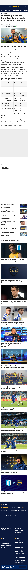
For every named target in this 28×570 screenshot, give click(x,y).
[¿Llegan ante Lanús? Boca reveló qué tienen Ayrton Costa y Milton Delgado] (14, 313)
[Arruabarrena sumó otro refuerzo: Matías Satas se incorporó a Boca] (23, 234)
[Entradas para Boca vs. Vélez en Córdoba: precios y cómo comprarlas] (23, 211)
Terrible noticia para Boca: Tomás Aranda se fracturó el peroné (8, 223)
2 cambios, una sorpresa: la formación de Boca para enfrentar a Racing (14, 471)
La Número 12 (6, 23)
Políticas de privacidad (7, 567)
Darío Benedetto (6, 67)
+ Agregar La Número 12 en (9, 26)
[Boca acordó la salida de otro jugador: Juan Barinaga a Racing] (14, 250)
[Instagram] (11, 515)
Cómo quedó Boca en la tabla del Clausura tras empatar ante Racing (12, 429)
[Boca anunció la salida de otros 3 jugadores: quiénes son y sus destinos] (14, 271)
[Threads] (15, 515)
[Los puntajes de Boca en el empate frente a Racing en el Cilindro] (14, 377)
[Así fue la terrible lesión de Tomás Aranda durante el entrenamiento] (23, 217)
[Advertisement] (14, 2)
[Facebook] (2, 515)
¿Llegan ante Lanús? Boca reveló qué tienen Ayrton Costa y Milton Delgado (12, 323)
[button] (22, 567)
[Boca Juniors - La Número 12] (14, 7)
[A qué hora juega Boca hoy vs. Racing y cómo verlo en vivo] (14, 483)
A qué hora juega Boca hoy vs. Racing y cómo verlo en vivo (13, 492)
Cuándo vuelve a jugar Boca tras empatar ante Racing (11, 408)
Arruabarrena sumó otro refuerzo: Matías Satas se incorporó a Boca (8, 234)
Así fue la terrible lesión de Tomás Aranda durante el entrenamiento (8, 217)
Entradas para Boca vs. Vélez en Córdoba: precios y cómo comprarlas (9, 211)
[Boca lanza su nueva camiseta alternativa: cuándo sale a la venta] (23, 228)
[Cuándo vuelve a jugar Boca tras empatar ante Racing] (14, 399)
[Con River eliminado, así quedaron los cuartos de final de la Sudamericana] (23, 206)
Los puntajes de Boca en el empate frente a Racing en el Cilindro (13, 387)
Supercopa (5, 13)
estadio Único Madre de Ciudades (11, 165)
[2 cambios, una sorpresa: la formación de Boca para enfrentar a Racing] (14, 462)
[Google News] (9, 515)
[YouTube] (6, 515)
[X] (4, 515)
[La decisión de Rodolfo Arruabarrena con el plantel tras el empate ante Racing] (14, 356)
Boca (20, 69)
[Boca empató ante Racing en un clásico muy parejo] (14, 441)
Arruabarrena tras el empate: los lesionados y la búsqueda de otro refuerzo (11, 345)
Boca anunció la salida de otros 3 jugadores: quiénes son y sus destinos (12, 281)
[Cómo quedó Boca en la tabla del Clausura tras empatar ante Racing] (14, 420)
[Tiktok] (13, 515)
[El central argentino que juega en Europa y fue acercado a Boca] (14, 292)
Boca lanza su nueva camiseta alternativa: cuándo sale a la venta (9, 228)
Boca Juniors (14, 162)
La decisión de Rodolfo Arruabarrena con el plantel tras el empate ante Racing (13, 366)
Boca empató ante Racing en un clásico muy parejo (13, 450)
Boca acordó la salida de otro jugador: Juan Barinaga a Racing (13, 260)
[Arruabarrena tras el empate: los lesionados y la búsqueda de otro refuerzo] (14, 334)
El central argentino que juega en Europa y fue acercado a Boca (13, 302)
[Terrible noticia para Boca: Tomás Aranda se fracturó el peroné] (23, 223)
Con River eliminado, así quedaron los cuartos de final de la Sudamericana (9, 206)
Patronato (5, 167)
